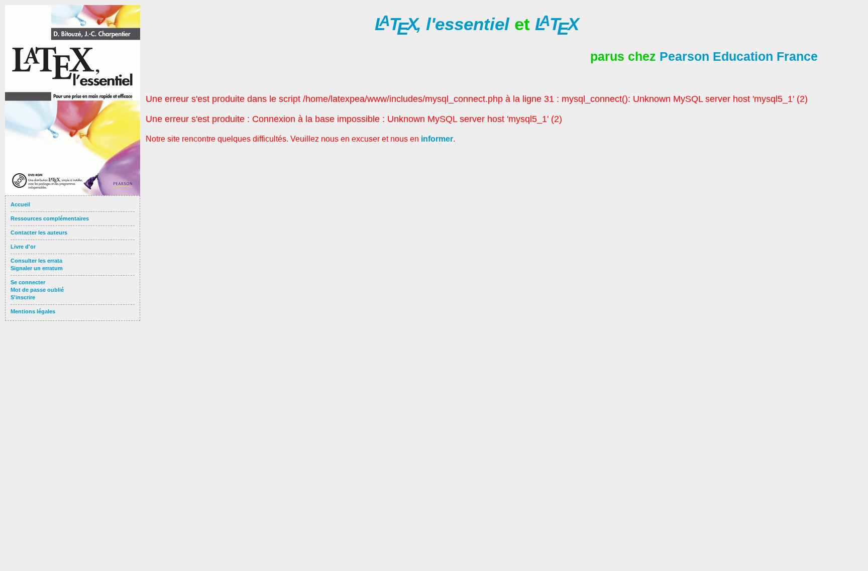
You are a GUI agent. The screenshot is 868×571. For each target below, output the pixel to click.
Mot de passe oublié (37, 290)
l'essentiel (442, 24)
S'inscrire (23, 297)
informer (437, 139)
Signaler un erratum (37, 268)
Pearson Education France (739, 56)
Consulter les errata (36, 261)
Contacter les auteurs (39, 233)
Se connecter (28, 282)
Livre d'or (23, 247)
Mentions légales (33, 311)
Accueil (20, 204)
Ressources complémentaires (50, 218)
